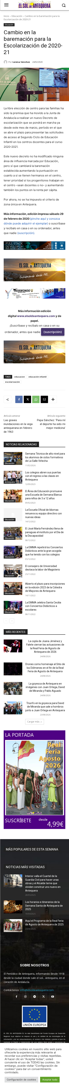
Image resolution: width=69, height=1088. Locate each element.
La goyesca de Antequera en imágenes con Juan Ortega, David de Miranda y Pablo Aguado (45, 687)
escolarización (12, 381)
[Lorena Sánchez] (6, 62)
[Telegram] (34, 996)
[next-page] (12, 621)
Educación (17, 16)
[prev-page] (6, 621)
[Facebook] (19, 399)
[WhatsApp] (36, 399)
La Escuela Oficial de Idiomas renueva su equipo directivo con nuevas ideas (43, 513)
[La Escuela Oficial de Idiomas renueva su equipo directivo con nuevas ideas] (13, 514)
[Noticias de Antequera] (34, 4)
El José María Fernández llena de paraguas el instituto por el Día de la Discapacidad (44, 532)
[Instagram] (25, 996)
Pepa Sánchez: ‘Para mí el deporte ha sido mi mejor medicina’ (51, 424)
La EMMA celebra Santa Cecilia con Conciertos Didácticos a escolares (43, 606)
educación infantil (38, 376)
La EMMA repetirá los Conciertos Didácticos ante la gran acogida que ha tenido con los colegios (44, 551)
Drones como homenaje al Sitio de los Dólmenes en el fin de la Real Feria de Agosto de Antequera (45, 668)
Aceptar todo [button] (49, 1079)
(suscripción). (26, 233)
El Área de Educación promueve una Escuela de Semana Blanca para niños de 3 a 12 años (43, 495)
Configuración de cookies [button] (21, 1079)
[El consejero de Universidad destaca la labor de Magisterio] (13, 570)
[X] (27, 399)
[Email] (44, 399)
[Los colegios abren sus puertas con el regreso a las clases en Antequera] (13, 477)
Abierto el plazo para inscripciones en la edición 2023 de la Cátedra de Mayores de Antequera (45, 587)
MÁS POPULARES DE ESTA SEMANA (32, 849)
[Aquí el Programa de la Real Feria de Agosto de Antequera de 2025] (13, 925)
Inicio (6, 16)
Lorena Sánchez (21, 62)
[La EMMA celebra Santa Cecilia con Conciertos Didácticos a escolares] (13, 607)
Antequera (10, 482)
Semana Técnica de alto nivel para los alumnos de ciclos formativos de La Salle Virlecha (45, 457)
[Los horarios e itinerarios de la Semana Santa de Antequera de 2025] (13, 906)
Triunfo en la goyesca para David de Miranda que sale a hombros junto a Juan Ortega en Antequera (45, 707)
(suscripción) (53, 332)
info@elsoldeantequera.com (37, 990)
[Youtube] (52, 996)
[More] (53, 399)
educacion (19, 376)
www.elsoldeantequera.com (36, 316)
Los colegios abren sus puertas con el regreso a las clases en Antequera (43, 476)
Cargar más (33, 721)
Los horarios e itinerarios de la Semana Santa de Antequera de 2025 (44, 906)
